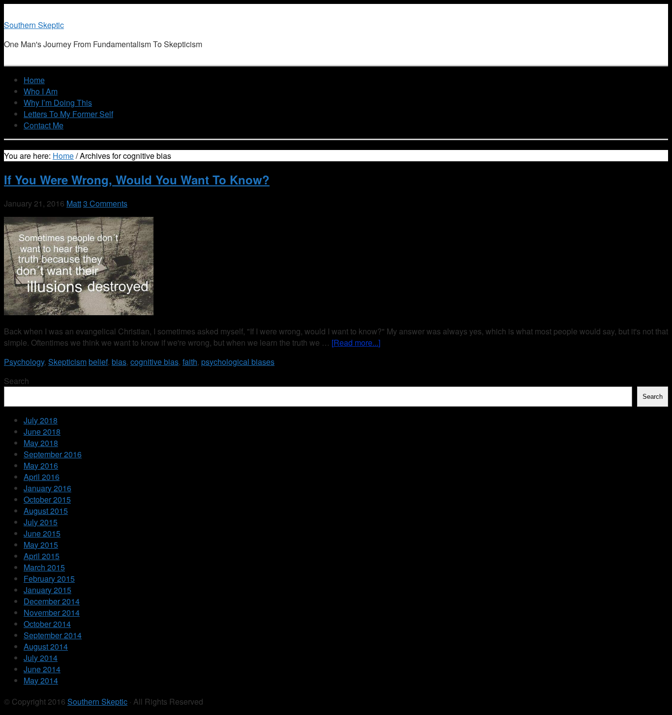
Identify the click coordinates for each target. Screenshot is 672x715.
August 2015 (46, 510)
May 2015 (41, 544)
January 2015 (47, 590)
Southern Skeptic (34, 24)
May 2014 (41, 680)
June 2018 (42, 431)
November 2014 (52, 612)
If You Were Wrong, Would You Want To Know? (137, 179)
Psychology (24, 361)
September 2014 (53, 635)
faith (190, 361)
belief (98, 361)
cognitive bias (154, 361)
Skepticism (67, 361)
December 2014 (52, 601)
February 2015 (49, 578)
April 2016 (42, 476)
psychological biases (238, 361)
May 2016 (41, 465)
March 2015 (44, 567)
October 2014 (47, 623)
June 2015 (42, 533)
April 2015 (42, 556)
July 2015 (41, 522)
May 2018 (41, 442)
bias (119, 361)
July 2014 (41, 657)
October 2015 (47, 499)
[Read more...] (356, 342)
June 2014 (42, 669)
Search (16, 381)
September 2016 (53, 454)
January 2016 (47, 488)
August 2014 (46, 646)
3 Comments (105, 203)
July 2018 (41, 420)
